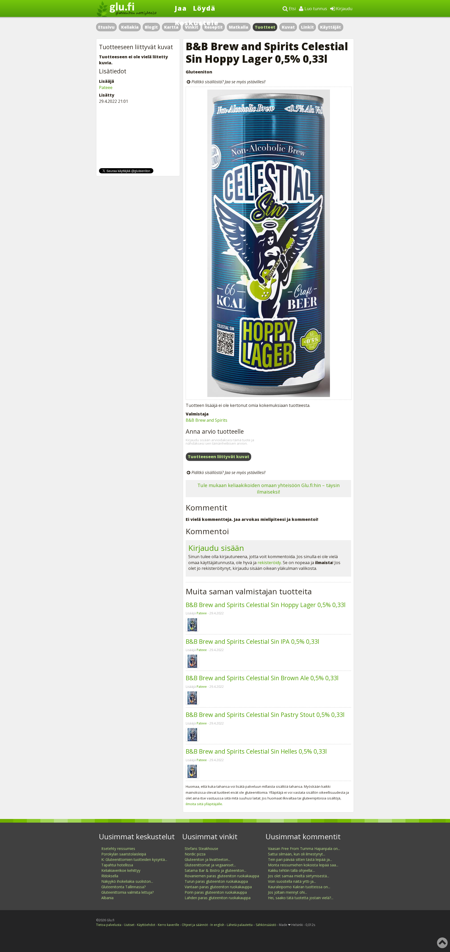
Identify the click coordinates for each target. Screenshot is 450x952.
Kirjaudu (343, 8)
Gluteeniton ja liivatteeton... (207, 859)
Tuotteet (265, 27)
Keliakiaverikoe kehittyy (120, 870)
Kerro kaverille (168, 925)
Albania (107, 897)
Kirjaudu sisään (216, 548)
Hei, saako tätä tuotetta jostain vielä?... (300, 897)
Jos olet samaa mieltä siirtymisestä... (298, 875)
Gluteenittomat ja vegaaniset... (210, 864)
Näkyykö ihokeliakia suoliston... (127, 881)
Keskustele (197, 22)
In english (217, 925)
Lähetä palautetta (240, 925)
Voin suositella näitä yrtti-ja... (292, 881)
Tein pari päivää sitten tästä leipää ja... (300, 859)
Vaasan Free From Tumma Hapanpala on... (304, 848)
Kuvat (288, 27)
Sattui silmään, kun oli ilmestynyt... (296, 854)
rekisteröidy (269, 562)
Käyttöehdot (146, 925)
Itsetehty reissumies (118, 848)
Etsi (292, 8)
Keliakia (130, 27)
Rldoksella (109, 875)
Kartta (171, 27)
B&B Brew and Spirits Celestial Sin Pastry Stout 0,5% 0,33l (265, 714)
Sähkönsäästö (266, 925)
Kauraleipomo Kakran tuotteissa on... (299, 886)
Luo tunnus (315, 8)
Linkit (307, 27)
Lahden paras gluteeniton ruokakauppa (218, 897)
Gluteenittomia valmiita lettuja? (127, 892)
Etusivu (106, 27)
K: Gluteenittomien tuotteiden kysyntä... (134, 859)
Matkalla (238, 27)
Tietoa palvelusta (108, 925)
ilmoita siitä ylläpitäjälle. (204, 804)
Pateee (202, 613)
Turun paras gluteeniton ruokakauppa (216, 881)
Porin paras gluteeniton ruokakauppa (216, 892)
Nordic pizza (195, 854)
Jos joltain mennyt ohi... (287, 892)
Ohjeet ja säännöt (195, 925)
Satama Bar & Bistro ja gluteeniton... (215, 870)
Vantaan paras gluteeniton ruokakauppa (218, 886)
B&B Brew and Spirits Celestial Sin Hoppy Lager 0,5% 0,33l (266, 605)
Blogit (151, 27)
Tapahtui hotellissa (117, 864)
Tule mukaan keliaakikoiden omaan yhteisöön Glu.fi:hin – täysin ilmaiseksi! (268, 488)
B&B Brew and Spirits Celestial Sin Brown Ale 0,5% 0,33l (262, 678)
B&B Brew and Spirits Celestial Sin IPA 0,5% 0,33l (252, 641)
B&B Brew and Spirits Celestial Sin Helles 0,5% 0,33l (256, 751)
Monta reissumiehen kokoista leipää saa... (303, 864)
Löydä (204, 8)
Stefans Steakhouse (201, 848)
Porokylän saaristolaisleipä (123, 854)
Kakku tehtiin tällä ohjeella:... (291, 870)
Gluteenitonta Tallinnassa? (123, 886)
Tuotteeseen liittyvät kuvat (218, 456)
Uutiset (129, 925)
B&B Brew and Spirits (206, 420)
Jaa (181, 8)
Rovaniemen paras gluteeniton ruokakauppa (222, 875)
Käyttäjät (330, 27)
